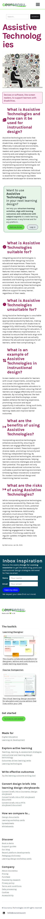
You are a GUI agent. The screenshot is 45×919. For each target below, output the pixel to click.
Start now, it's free (16, 227)
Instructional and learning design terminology (17, 756)
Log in (32, 227)
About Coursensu (10, 871)
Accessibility (7, 895)
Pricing (5, 874)
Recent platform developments (16, 852)
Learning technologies (12, 763)
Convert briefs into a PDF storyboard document (18, 798)
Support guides (9, 846)
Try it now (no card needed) (13, 719)
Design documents (10, 817)
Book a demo (8, 843)
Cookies (5, 892)
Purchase (6, 877)
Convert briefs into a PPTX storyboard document (13, 803)
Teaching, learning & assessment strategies (22, 752)
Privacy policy (8, 883)
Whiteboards (8, 826)
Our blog (6, 849)
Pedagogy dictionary (11, 855)
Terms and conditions (12, 886)
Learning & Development (13, 740)
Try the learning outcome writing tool (19, 775)
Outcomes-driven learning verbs (16, 760)
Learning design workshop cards (17, 859)
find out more (28, 594)
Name (5, 578)
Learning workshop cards (13, 820)
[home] (14, 4)
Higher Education (10, 737)
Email (5, 584)
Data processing (9, 889)
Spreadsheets (8, 823)
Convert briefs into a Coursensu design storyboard (19, 792)
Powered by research (11, 880)
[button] (37, 4)
